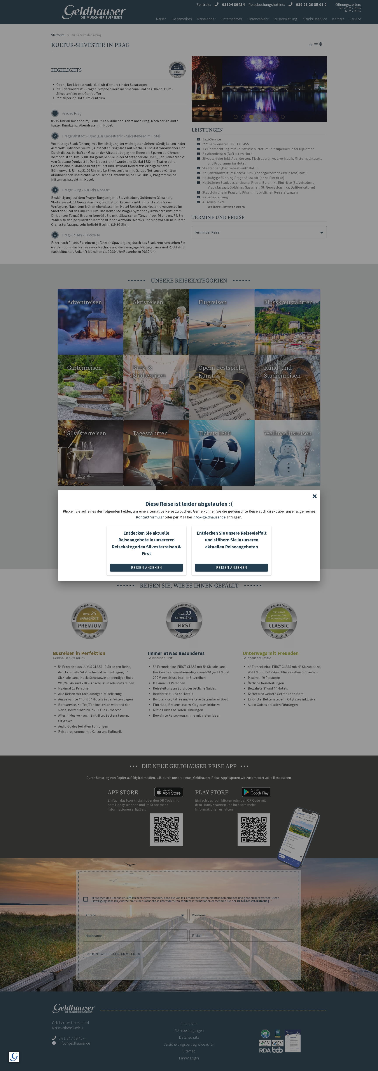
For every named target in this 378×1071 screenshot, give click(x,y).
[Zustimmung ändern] (14, 1057)
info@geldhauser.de (209, 517)
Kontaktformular (150, 517)
